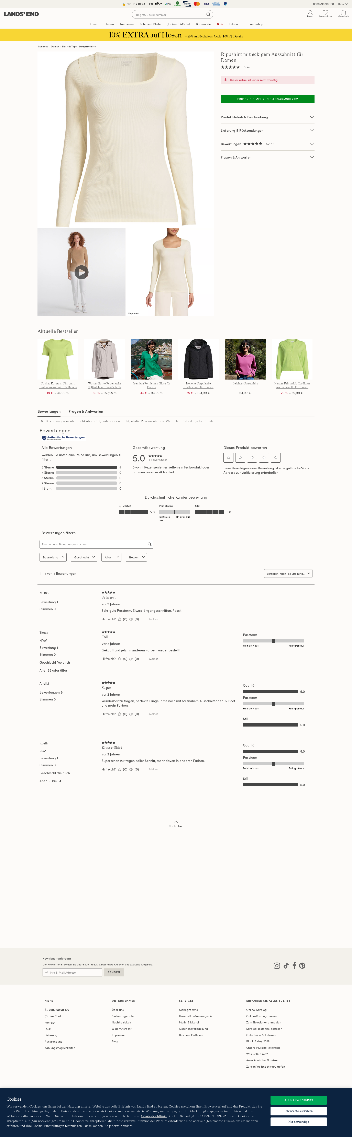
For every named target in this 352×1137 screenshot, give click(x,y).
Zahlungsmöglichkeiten (60, 1048)
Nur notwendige (298, 1121)
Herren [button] (109, 24)
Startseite (43, 46)
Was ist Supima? (257, 1054)
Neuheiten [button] (127, 24)
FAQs (48, 1029)
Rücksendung (54, 1041)
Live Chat (54, 1016)
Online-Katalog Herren (261, 1016)
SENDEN (114, 972)
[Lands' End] (21, 14)
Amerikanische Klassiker (262, 1060)
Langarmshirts (87, 46)
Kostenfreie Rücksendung (176, 4)
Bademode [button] (203, 24)
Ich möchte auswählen (299, 1111)
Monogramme (188, 1010)
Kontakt (50, 1022)
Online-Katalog (256, 1010)
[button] (228, 457)
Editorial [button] (234, 24)
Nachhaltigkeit (121, 1022)
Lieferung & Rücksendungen (242, 130)
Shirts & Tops (69, 46)
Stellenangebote (123, 1016)
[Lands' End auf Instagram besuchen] (277, 966)
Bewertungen (48, 411)
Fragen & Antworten (236, 157)
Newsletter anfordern (57, 958)
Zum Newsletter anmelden (263, 1022)
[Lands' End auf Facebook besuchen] (293, 966)
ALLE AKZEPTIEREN (298, 1100)
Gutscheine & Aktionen (261, 1035)
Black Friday (258, 1041)
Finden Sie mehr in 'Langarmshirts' (267, 99)
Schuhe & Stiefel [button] (150, 24)
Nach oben (176, 826)
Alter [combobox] (108, 557)
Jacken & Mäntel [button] (179, 24)
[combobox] (296, 574)
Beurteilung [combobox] (50, 557)
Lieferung (51, 1035)
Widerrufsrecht (121, 1029)
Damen (55, 46)
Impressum (119, 1035)
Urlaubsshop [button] (254, 24)
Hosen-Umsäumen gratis (195, 1016)
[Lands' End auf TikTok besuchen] (285, 966)
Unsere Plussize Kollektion (263, 1047)
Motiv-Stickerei (189, 1022)
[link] (158, 458)
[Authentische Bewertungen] (64, 439)
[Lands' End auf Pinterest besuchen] (301, 966)
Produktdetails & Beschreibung (244, 117)
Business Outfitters (191, 1035)
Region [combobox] (134, 557)
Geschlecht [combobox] (81, 557)
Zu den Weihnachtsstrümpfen (265, 1066)
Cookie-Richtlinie (154, 1116)
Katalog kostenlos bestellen (264, 1029)
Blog (115, 1041)
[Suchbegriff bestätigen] (208, 14)
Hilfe (341, 4)
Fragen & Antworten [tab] (86, 411)
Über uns (118, 1010)
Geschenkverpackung (193, 1029)
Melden (153, 619)
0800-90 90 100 (323, 4)
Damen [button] (93, 24)
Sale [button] (220, 24)
